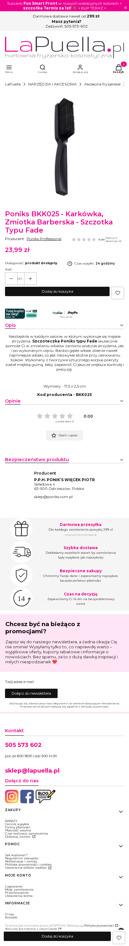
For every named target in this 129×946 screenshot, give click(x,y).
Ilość (8, 269)
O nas (9, 914)
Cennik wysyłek (17, 824)
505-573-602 (76, 26)
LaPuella (13, 84)
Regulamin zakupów (22, 858)
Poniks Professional (44, 238)
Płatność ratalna (18, 830)
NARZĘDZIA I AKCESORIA (52, 84)
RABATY (11, 821)
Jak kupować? (16, 855)
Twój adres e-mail (19, 682)
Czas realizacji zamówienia (26, 833)
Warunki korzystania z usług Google (31, 929)
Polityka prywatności (99, 925)
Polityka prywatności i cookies (28, 864)
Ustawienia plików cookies (26, 868)
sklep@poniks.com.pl (53, 496)
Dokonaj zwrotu (18, 837)
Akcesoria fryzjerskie (102, 84)
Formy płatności (17, 827)
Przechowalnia (16, 893)
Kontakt (11, 917)
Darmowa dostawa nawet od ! (66, 16)
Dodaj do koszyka (57, 291)
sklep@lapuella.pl (32, 770)
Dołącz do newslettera (31, 693)
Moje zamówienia (19, 889)
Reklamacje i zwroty (21, 861)
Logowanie (14, 886)
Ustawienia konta (19, 896)
